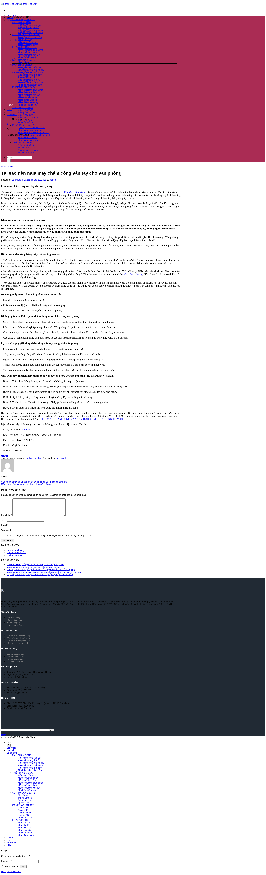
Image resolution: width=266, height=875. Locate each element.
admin (53, 180)
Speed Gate (24, 44)
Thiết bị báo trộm (26, 152)
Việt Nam (26, 429)
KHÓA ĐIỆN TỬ (20, 47)
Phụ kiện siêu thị (26, 122)
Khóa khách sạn (26, 57)
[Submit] (9, 160)
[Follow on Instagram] (3, 735)
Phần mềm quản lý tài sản (30, 130)
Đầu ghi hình (24, 32)
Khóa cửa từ (24, 52)
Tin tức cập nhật (7, 166)
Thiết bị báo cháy (26, 147)
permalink (61, 458)
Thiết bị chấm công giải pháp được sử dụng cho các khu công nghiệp (41, 569)
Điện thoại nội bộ (26, 145)
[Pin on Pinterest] (5, 455)
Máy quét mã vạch (27, 112)
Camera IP (23, 27)
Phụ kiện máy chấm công (30, 85)
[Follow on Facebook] (1, 735)
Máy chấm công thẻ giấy (30, 75)
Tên (3, 520)
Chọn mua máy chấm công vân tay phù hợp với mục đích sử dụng (34, 482)
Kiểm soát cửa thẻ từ (28, 92)
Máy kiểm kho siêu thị (28, 117)
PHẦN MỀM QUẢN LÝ (23, 125)
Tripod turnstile (25, 37)
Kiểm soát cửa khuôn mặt (30, 90)
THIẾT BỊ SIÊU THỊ (21, 107)
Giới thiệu (11, 15)
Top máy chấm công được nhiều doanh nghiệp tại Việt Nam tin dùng (40, 574)
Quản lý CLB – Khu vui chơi (31, 127)
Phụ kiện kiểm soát (27, 105)
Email (4, 525)
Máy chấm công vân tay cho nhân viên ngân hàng (25, 484)
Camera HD (24, 24)
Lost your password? (11, 871)
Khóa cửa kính (25, 50)
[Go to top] (35, 737)
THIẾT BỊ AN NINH (21, 142)
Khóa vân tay (24, 62)
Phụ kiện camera (26, 818)
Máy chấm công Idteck (29, 80)
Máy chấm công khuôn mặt (31, 30)
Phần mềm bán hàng (28, 137)
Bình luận (6, 515)
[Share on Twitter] (3, 455)
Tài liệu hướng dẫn (16, 552)
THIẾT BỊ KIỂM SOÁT (23, 87)
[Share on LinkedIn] (7, 455)
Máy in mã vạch (25, 110)
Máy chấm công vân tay (29, 67)
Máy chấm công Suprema (30, 82)
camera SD (23, 29)
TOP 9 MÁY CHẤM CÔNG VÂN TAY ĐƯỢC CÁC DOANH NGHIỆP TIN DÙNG (85, 419)
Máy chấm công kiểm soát (30, 32)
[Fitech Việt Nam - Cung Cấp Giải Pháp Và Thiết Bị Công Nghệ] (19, 4)
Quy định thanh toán (16, 656)
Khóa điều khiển (26, 54)
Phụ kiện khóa (25, 832)
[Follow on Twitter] (5, 735)
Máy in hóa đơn (25, 115)
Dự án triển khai (14, 550)
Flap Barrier (23, 42)
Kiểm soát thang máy (28, 102)
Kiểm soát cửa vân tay (29, 95)
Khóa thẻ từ (23, 59)
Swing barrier (24, 39)
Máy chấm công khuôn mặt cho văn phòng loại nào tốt (33, 567)
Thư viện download (15, 661)
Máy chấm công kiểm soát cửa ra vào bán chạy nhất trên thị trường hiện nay (44, 572)
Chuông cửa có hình (28, 150)
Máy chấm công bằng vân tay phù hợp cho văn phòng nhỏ (35, 564)
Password (6, 861)
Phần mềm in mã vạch (29, 140)
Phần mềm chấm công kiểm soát (34, 135)
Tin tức (10, 105)
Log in (23, 867)
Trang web (6, 530)
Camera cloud (25, 22)
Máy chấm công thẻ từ (28, 27)
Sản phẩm (12, 753)
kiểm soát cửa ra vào (28, 97)
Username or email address (15, 856)
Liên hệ (10, 750)
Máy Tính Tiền (25, 120)
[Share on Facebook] (1, 455)
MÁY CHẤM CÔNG (21, 65)
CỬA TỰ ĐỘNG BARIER (24, 34)
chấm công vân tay (132, 274)
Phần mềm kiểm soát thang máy (33, 132)
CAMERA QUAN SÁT (23, 19)
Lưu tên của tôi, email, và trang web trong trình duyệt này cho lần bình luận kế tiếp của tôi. (48, 535)
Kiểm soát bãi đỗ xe (27, 100)
